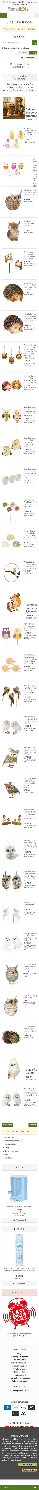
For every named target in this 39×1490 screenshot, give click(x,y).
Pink (6, 1154)
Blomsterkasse (10, 1144)
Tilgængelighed (19, 1375)
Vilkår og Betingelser (19, 1357)
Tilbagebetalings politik (19, 1363)
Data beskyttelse (19, 1360)
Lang (6, 1148)
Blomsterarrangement (13, 1141)
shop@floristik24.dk (21, 1391)
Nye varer (8, 1125)
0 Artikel (6, 1487)
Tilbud (32, 1125)
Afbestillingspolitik (19, 1366)
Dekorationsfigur (11, 1151)
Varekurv (15, 5)
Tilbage (24, 53)
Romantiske (9, 1137)
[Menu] (3, 15)
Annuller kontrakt (19, 1369)
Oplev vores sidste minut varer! (19, 1335)
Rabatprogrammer (19, 1381)
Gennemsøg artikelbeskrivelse (16, 48)
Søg (34, 53)
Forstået (27, 1464)
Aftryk (19, 1354)
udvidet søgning (29, 58)
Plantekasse (9, 1158)
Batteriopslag (19, 1372)
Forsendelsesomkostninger (19, 1378)
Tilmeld (24, 5)
